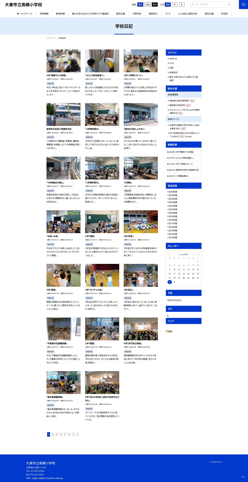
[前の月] (168, 254)
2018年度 (172, 219)
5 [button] (65, 434)
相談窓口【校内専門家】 (181, 100)
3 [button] (56, 434)
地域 (171, 67)
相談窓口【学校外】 (180, 105)
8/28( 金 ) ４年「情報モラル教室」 (180, 151)
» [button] (77, 434)
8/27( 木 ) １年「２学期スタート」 (180, 164)
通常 (140, 4)
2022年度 (172, 205)
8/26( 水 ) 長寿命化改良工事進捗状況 (183, 169)
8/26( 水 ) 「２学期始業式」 (178, 176)
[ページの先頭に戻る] (243, 477)
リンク (168, 13)
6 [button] (69, 434)
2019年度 (172, 216)
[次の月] (199, 254)
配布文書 (120, 13)
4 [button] (60, 434)
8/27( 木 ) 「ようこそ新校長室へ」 (180, 157)
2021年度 (172, 209)
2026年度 (172, 191)
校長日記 (173, 72)
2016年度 (172, 226)
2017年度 (172, 223)
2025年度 (172, 195)
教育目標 (60, 13)
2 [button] (52, 434)
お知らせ (173, 58)
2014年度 (172, 233)
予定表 (224, 13)
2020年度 (172, 212)
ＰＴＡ (172, 63)
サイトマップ (216, 461)
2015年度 (172, 230)
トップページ (26, 13)
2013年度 (172, 237)
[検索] (228, 4)
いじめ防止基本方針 (187, 13)
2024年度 (172, 198)
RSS (170, 331)
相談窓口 (153, 13)
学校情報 (44, 13)
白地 (147, 4)
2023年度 (172, 202)
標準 (168, 4)
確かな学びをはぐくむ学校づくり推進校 (90, 13)
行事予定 (137, 13)
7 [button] (73, 434)
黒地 (155, 4)
